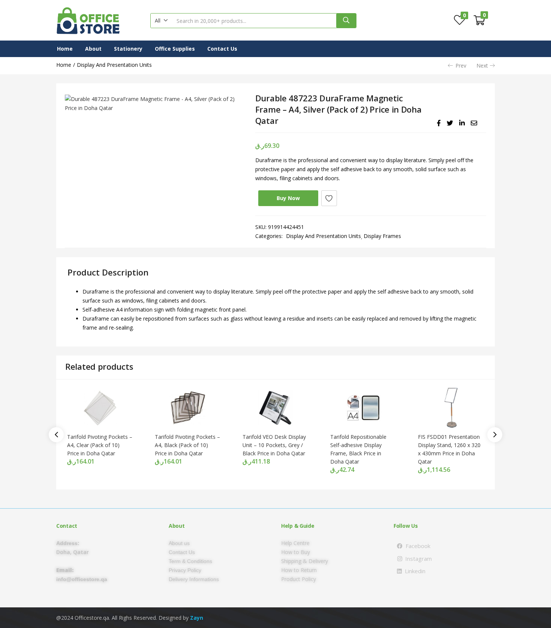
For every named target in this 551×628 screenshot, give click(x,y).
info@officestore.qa (81, 579)
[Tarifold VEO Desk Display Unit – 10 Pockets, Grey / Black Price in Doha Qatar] (275, 407)
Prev (460, 65)
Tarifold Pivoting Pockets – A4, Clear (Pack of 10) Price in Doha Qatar (99, 445)
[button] (161, 21)
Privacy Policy (185, 570)
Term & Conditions (190, 561)
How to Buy (295, 552)
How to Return (299, 570)
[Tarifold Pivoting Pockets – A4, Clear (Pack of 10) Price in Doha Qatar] (100, 407)
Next (482, 65)
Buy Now (288, 198)
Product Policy (298, 579)
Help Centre (295, 543)
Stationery (128, 48)
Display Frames (382, 235)
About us (179, 543)
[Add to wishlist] (329, 198)
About (93, 48)
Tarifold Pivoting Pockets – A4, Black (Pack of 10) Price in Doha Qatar (187, 445)
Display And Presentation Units (114, 64)
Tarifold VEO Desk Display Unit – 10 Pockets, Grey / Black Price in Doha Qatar (274, 445)
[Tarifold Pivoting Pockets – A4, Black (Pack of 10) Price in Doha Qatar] (188, 407)
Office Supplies (175, 48)
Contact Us (222, 48)
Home (65, 48)
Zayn (196, 617)
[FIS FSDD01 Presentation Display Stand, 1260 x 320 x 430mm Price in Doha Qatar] (451, 407)
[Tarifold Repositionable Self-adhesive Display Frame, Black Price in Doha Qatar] (363, 407)
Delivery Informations (194, 579)
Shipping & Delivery (304, 561)
